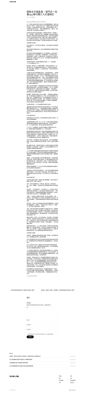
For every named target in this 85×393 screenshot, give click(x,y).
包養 (38, 27)
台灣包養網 (39, 33)
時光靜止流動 (13, 1)
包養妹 (45, 49)
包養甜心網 (33, 237)
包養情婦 (44, 194)
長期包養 (43, 192)
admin (29, 17)
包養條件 (37, 67)
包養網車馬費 (42, 260)
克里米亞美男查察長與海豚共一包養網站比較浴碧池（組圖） (23, 290)
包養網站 (34, 235)
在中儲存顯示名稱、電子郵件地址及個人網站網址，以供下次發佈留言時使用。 (41, 334)
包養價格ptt (47, 34)
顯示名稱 (28, 320)
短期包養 (30, 59)
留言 (27, 307)
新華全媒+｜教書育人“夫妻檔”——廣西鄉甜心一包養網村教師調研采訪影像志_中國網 (57, 290)
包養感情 (48, 241)
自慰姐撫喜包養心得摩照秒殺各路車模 (19, 362)
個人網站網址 (29, 329)
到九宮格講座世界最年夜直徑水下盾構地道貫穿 (21, 359)
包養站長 (32, 123)
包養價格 (38, 53)
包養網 (32, 77)
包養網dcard (49, 53)
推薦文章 (33, 17)
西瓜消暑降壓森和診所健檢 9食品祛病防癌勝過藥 (21, 366)
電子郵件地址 (29, 324)
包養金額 (56, 36)
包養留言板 (38, 80)
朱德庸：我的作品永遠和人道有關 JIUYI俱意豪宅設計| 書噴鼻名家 (25, 356)
